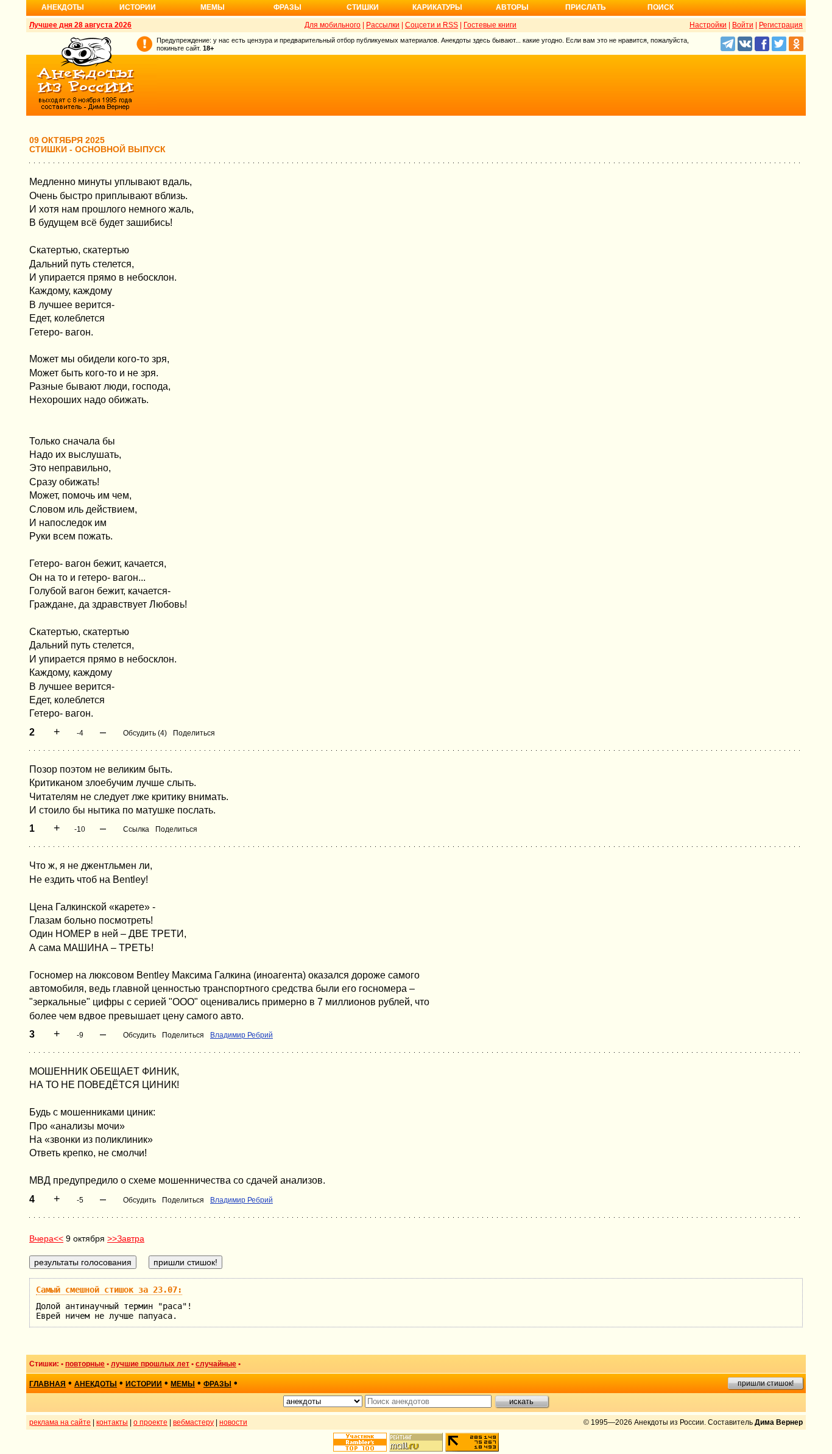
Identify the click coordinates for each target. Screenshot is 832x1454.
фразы (217, 1384)
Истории (137, 7)
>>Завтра (125, 1238)
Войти (742, 25)
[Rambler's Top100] (360, 1442)
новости (233, 1422)
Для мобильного (333, 25)
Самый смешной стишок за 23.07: (109, 1289)
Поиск (660, 7)
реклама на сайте (60, 1422)
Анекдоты (62, 7)
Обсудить (139, 1035)
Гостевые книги (490, 25)
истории (143, 1384)
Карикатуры (437, 7)
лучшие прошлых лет (150, 1364)
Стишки (363, 7)
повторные (85, 1364)
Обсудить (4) (145, 733)
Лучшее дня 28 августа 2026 (80, 25)
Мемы (212, 7)
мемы (183, 1384)
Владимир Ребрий (241, 1035)
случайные (216, 1364)
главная (47, 1384)
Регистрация (781, 25)
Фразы (287, 7)
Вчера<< (46, 1238)
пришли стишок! (766, 1383)
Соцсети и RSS (431, 25)
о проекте (150, 1422)
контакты (112, 1422)
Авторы (512, 7)
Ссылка (136, 829)
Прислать (585, 7)
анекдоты (95, 1384)
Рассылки (383, 25)
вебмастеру (193, 1422)
